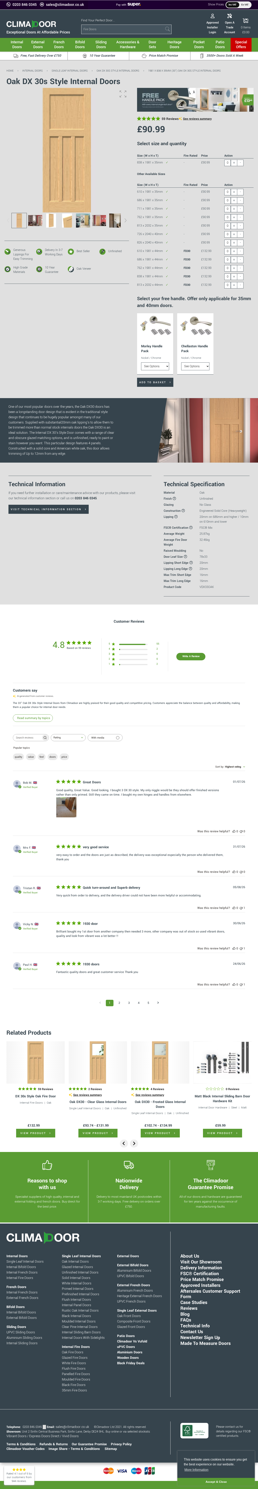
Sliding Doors (16, 1327)
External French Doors (22, 1297)
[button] (123, 94)
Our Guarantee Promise (89, 1444)
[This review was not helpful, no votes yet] (241, 831)
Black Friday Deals (131, 1363)
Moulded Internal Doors (79, 1321)
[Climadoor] (31, 27)
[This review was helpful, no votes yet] (234, 831)
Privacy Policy (121, 1444)
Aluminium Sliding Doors (24, 1337)
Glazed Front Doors (131, 1327)
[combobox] (68, 737)
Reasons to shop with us (47, 1184)
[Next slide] (134, 1143)
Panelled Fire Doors (76, 1374)
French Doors (16, 1287)
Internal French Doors (21, 1272)
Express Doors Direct (44, 1436)
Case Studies (193, 1302)
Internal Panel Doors (76, 1305)
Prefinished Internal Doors (80, 1294)
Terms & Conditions (20, 1444)
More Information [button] (196, 1469)
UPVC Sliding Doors (20, 1332)
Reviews (189, 1308)
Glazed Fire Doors (74, 1357)
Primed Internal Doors (77, 1288)
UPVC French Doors (131, 1301)
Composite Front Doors (133, 1321)
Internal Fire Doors (31, 1103)
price (64, 757)
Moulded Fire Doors (76, 1379)
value (31, 757)
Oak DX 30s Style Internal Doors (118, 71)
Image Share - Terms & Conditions (74, 1449)
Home (10, 71)
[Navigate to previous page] (100, 1003)
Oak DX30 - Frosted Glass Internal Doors (160, 1104)
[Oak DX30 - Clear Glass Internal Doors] (98, 1062)
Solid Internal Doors (76, 1278)
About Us (189, 1256)
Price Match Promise (202, 1279)
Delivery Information (201, 1268)
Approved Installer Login (212, 27)
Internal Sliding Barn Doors (81, 1332)
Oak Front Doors (129, 1316)
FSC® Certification (199, 1273)
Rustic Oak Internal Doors (80, 1310)
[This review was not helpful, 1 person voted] (241, 908)
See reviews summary (197, 119)
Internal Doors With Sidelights (83, 1337)
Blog (185, 1314)
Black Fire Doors (73, 1385)
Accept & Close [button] (216, 1481)
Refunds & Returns (54, 1444)
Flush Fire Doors (73, 1368)
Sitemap (111, 1449)
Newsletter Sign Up (200, 1337)
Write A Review (191, 656)
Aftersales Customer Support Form (210, 1294)
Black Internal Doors (76, 1316)
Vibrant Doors (16, 1436)
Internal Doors (32, 71)
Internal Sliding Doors (21, 1343)
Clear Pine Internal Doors (80, 1327)
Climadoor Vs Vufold (132, 1341)
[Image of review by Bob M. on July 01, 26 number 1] (66, 807)
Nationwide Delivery (128, 1184)
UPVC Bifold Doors (130, 1276)
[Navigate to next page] (158, 1003)
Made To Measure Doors (205, 1343)
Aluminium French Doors (135, 1290)
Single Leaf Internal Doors (70, 71)
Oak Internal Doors (75, 1261)
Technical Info (195, 1326)
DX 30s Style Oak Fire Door (35, 1096)
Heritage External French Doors (139, 1296)
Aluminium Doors (129, 1352)
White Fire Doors (74, 1363)
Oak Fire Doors (72, 1352)
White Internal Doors (76, 1283)
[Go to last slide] (124, 1143)
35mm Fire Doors (74, 1390)
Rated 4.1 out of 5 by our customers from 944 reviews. (19, 1477)
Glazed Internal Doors (77, 1267)
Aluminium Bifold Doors (134, 1270)
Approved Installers (200, 1285)
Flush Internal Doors (76, 1299)
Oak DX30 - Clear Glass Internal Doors (98, 1102)
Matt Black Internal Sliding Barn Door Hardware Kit (222, 1098)
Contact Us (191, 1332)
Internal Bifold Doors (21, 1267)
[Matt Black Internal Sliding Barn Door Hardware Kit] (222, 1062)
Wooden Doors (128, 1357)
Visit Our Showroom (201, 1262)
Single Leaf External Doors (137, 1310)
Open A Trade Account (229, 27)
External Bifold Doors (21, 1317)
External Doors (128, 1256)
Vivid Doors (70, 1436)
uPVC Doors (126, 1346)
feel (42, 757)
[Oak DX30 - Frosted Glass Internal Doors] (160, 1062)
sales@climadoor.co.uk (65, 4)
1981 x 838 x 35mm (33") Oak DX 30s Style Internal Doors (184, 71)
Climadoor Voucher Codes (25, 1449)
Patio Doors (126, 1336)
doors (52, 757)
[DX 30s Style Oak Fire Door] (35, 1062)
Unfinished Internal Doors (80, 1272)
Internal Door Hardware (212, 1107)
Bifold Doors (15, 1307)
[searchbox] (27, 737)
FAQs (185, 1320)
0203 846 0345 (24, 4)
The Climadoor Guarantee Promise (210, 1184)
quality (18, 757)
